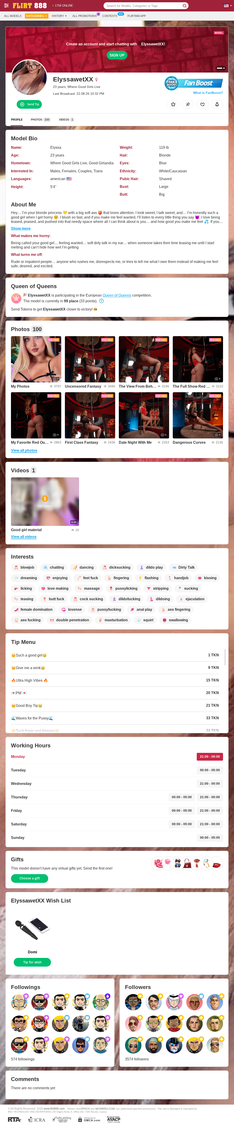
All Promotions (84, 16)
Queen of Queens (117, 295)
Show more (21, 228)
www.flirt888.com (54, 1108)
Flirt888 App (137, 16)
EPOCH (85, 1108)
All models (12, 16)
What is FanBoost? (208, 93)
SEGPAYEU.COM (105, 1108)
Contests (109, 16)
